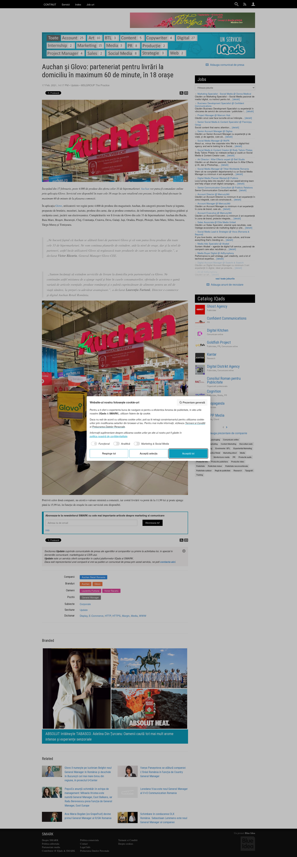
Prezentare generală (194, 402)
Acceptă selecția (148, 453)
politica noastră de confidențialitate (108, 436)
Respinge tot (109, 453)
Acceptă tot (188, 453)
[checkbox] (100, 444)
